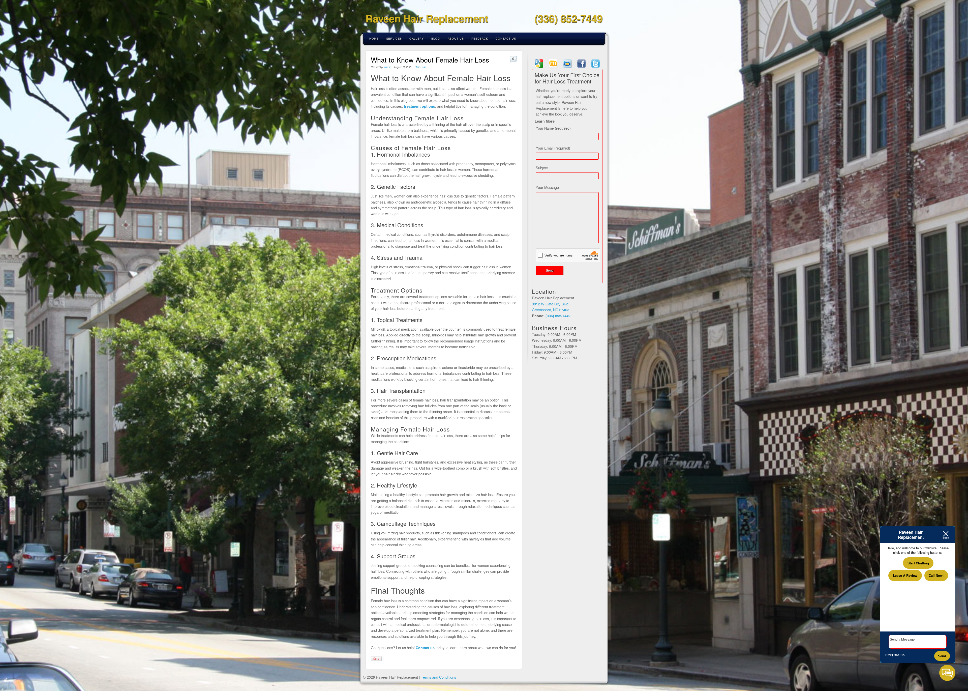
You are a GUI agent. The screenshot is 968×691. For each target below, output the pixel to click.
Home (374, 38)
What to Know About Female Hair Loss (430, 60)
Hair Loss (421, 67)
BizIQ (889, 655)
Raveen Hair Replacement (427, 18)
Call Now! (936, 575)
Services (394, 38)
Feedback (479, 38)
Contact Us (506, 38)
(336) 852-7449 (568, 18)
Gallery (416, 38)
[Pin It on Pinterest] (376, 658)
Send (942, 656)
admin (387, 67)
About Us (456, 38)
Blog (435, 38)
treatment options (419, 106)
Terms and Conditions (438, 677)
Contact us (425, 647)
